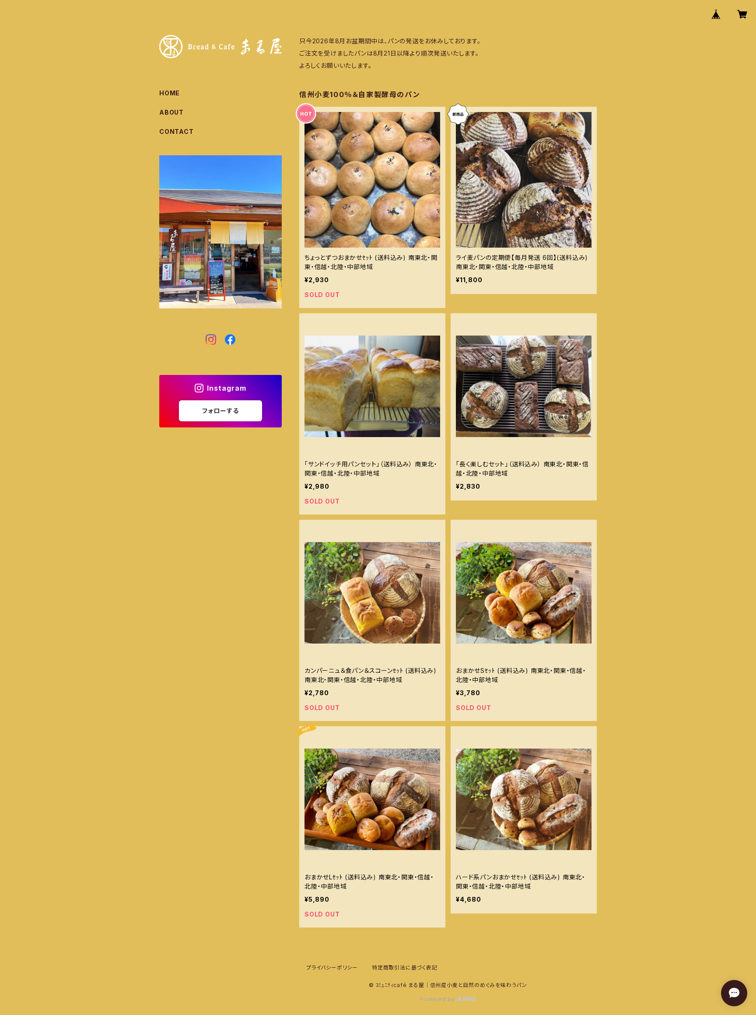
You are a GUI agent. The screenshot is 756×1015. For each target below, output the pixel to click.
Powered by (438, 999)
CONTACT (176, 131)
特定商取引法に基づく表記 (405, 967)
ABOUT (171, 112)
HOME (169, 93)
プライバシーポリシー (332, 967)
